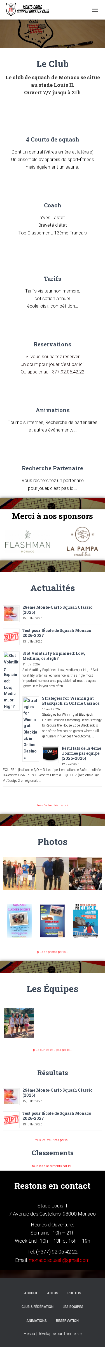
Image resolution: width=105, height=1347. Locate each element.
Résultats (52, 1072)
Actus (52, 1293)
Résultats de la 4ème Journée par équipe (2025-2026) (81, 753)
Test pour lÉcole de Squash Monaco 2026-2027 (56, 633)
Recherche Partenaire (52, 468)
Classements (53, 1152)
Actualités (52, 588)
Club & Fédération (37, 1307)
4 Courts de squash (52, 139)
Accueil (31, 1293)
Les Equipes (73, 1307)
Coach (52, 205)
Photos (52, 841)
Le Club (52, 63)
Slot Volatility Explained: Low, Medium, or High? (53, 656)
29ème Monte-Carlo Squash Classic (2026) (57, 610)
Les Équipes (52, 988)
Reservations (52, 344)
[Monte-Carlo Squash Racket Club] (29, 10)
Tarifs (52, 278)
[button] (8, 873)
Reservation (67, 1321)
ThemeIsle (72, 1333)
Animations (53, 410)
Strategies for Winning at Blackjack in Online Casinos (70, 701)
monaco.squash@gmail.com (59, 1260)
